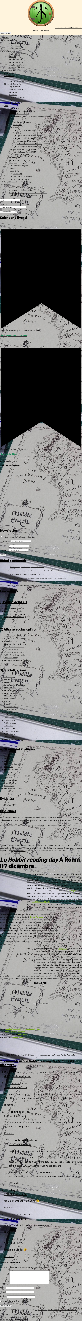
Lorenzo (15, 1083)
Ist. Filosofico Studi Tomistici (15, 639)
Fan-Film (16, 127)
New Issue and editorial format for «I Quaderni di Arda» (28, 193)
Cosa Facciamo (9, 51)
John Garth (8, 778)
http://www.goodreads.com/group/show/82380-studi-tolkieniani (45, 1176)
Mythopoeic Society (11, 641)
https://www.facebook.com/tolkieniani (38, 1165)
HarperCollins (9, 693)
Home (6, 38)
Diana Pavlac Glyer (10, 764)
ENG (5, 185)
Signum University (10, 709)
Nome (2, 1288)
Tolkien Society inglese (21, 1037)
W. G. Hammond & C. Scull (13, 788)
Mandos (7, 701)
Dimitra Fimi (8, 767)
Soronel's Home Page (11, 712)
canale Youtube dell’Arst (15, 1032)
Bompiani (7, 682)
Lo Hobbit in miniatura (21, 179)
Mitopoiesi (12, 57)
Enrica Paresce (36, 917)
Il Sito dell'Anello (10, 696)
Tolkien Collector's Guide (13, 718)
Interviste (12, 100)
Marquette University (11, 707)
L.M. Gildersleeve (10, 780)
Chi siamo (7, 40)
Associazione (45, 1055)
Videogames (13, 163)
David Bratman (9, 761)
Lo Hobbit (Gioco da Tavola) (22, 176)
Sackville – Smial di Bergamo (14, 647)
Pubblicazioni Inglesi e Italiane (19, 81)
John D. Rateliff (9, 775)
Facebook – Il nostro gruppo (14, 611)
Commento (4, 1283)
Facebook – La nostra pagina (14, 614)
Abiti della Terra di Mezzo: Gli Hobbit (25, 149)
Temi (6, 106)
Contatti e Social (14, 46)
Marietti (7, 704)
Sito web (3, 1296)
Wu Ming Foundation (11, 739)
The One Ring (17, 174)
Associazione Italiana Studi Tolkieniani (68, 28)
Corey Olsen (8, 758)
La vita (11, 78)
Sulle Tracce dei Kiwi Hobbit (27, 130)
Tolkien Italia (8, 726)
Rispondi (9, 1104)
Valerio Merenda (15, 567)
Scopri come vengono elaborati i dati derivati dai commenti (56, 1310)
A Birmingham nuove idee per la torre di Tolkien (30, 574)
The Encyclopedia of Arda (13, 715)
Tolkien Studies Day (15, 59)
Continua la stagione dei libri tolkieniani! (32, 567)
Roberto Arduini (20, 1055)
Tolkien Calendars (15, 160)
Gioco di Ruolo (14, 171)
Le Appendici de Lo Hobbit (26, 141)
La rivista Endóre (10, 699)
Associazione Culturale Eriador (15, 636)
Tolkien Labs (13, 92)
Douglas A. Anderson (11, 769)
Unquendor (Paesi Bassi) (13, 660)
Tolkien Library (9, 728)
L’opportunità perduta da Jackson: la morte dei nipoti (32, 116)
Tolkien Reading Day (16, 62)
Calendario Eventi (10, 182)
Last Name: (4, 550)
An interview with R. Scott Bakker (21, 190)
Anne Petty (8, 756)
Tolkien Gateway (10, 723)
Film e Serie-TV (14, 108)
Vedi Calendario (5, 461)
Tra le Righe (71, 891)
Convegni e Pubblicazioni (17, 89)
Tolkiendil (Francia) (11, 658)
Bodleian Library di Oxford (13, 679)
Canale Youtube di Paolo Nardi (14, 685)
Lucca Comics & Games (17, 65)
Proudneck (63, 949)
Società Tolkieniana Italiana (14, 652)
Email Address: (5, 541)
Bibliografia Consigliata (12, 84)
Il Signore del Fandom (20, 155)
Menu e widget (5, 33)
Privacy (2, 1320)
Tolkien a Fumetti (15, 157)
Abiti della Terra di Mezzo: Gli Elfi (24, 152)
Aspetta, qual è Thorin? (21, 114)
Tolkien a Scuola (14, 103)
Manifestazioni (56, 1055)
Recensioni (13, 95)
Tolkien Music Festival (12, 731)
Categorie (3, 204)
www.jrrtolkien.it (6, 817)
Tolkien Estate (9, 720)
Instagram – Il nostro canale (14, 617)
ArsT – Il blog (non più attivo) (14, 608)
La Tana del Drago (10, 70)
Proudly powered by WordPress (17, 1320)
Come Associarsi (15, 48)
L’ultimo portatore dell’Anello (27, 146)
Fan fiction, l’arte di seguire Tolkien (29, 136)
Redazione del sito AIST (17, 43)
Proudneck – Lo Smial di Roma (15, 644)
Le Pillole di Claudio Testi (17, 97)
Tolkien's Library (10, 737)
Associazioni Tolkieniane (22, 122)
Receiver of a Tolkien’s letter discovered (23, 195)
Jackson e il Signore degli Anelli (24, 111)
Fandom (11, 119)
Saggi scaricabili (14, 86)
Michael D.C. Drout (10, 783)
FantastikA (12, 54)
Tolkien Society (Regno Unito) (14, 655)
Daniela (15, 1214)
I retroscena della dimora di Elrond (29, 144)
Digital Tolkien (9, 688)
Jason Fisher (9, 772)
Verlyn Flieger (9, 786)
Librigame (12, 168)
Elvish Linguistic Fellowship (14, 690)
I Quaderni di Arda (10, 73)
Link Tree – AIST (10, 619)
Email (2, 1292)
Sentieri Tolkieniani (11, 649)
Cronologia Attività (15, 67)
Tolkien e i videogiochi (21, 165)
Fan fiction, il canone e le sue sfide (29, 138)
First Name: (4, 546)
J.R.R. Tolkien (9, 76)
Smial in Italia (17, 125)
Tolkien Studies (9, 734)
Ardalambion (8, 677)
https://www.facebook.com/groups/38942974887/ (36, 1161)
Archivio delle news (33, 1055)
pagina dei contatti (18, 851)
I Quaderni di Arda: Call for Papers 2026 (22, 187)
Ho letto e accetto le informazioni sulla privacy (18, 537)
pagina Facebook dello (23, 1029)
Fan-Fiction (17, 133)
